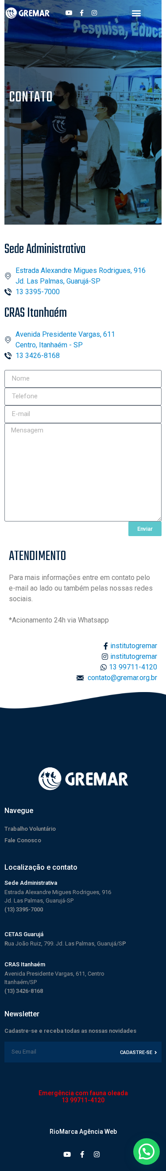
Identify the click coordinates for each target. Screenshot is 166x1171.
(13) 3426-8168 (23, 991)
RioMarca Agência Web (83, 1131)
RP (65, 943)
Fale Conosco (22, 840)
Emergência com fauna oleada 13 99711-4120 (83, 1096)
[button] (136, 13)
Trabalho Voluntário (30, 828)
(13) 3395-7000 (23, 909)
